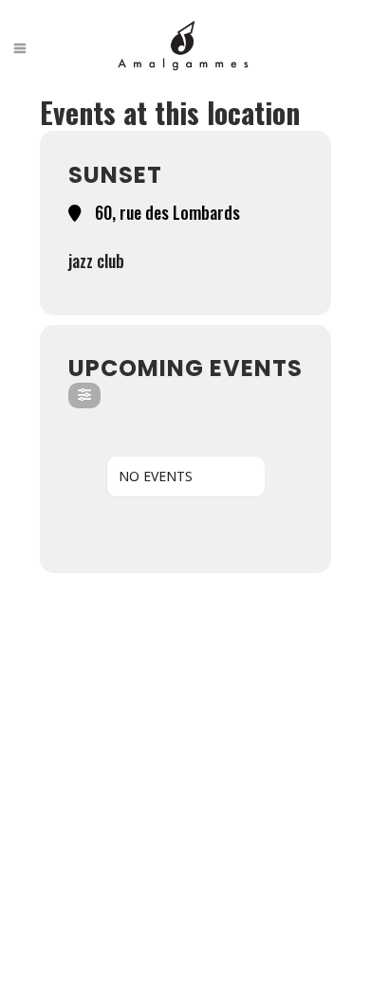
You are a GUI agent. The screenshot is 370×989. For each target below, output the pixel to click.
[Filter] (84, 395)
